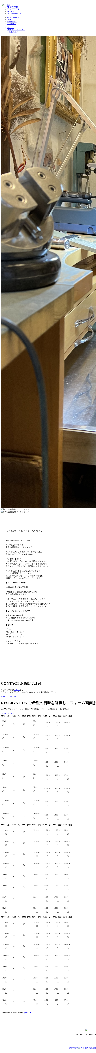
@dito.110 (27, 1012)
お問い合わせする (8, 696)
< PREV (11, 713)
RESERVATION (13, 17)
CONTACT (11, 24)
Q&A (9, 19)
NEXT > (4, 713)
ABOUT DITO (12, 7)
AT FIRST (11, 11)
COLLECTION (13, 9)
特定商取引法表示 (76, 1048)
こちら (17, 690)
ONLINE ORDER (14, 13)
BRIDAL (10, 28)
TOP (8, 5)
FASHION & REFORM (16, 30)
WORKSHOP (12, 32)
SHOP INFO (12, 22)
